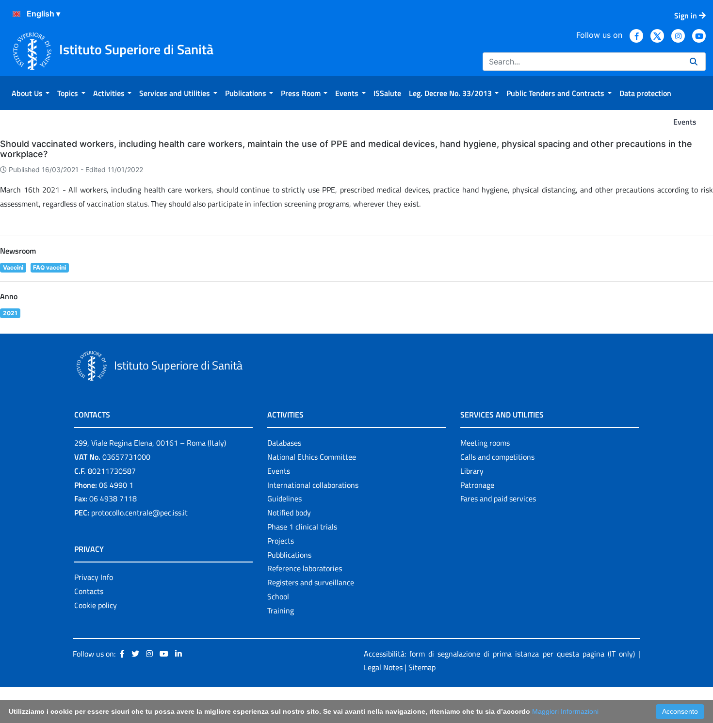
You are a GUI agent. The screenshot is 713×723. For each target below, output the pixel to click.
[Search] (693, 61)
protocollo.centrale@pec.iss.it (139, 512)
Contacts (88, 591)
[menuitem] (30, 93)
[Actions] (16, 14)
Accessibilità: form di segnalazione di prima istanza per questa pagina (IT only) (499, 653)
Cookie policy (95, 605)
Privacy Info (93, 577)
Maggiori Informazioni (565, 711)
